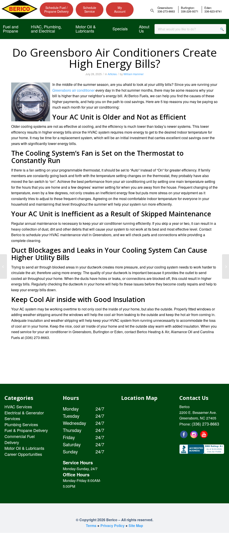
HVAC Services (18, 406)
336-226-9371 (189, 11)
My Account (119, 9)
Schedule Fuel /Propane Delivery (56, 9)
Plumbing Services (21, 424)
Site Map (136, 525)
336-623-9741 (213, 11)
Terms (91, 525)
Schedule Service (89, 9)
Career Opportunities (23, 454)
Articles (112, 74)
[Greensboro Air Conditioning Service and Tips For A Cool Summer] (3, 266)
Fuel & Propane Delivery (26, 430)
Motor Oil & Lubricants (24, 448)
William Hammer (133, 74)
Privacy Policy (112, 525)
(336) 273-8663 (205, 424)
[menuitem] (11, 29)
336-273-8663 (166, 11)
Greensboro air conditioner (73, 90)
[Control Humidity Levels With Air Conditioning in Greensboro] (225, 266)
